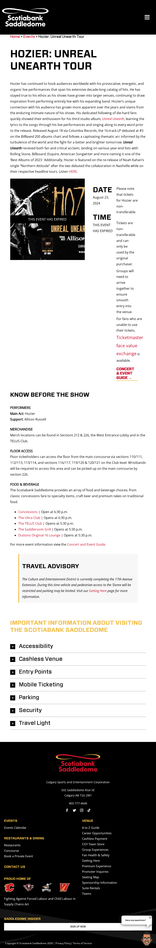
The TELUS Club (30, 523)
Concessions (28, 512)
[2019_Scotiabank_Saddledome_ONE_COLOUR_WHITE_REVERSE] (25, 10)
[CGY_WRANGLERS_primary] (65, 885)
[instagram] (81, 810)
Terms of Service (82, 943)
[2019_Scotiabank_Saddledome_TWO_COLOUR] (78, 756)
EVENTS (10, 820)
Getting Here (98, 591)
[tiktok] (89, 810)
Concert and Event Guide (86, 544)
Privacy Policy (63, 943)
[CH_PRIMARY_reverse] (28, 885)
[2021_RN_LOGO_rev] (47, 884)
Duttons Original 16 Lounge (39, 535)
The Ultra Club (29, 518)
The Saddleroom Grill (34, 529)
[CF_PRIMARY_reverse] (9, 884)
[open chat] (147, 939)
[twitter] (74, 810)
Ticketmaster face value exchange (129, 345)
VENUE (87, 820)
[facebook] (67, 810)
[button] (78, 646)
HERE (73, 171)
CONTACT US (14, 866)
